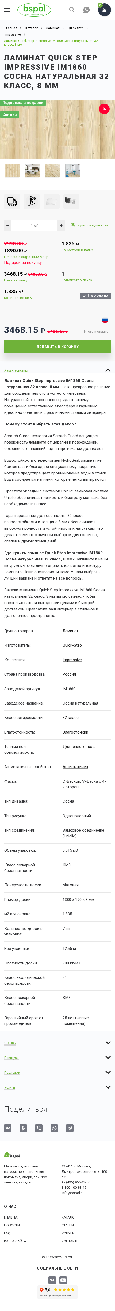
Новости (12, 1225)
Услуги (68, 1233)
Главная (12, 1217)
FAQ (7, 1233)
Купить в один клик (93, 225)
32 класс (71, 717)
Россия (69, 674)
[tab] (57, 370)
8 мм (90, 899)
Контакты (70, 1241)
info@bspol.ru (73, 1193)
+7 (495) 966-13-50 (76, 1182)
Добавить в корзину (57, 347)
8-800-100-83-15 (74, 1188)
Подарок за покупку (23, 262)
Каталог (69, 1217)
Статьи (68, 1225)
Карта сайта (15, 1241)
